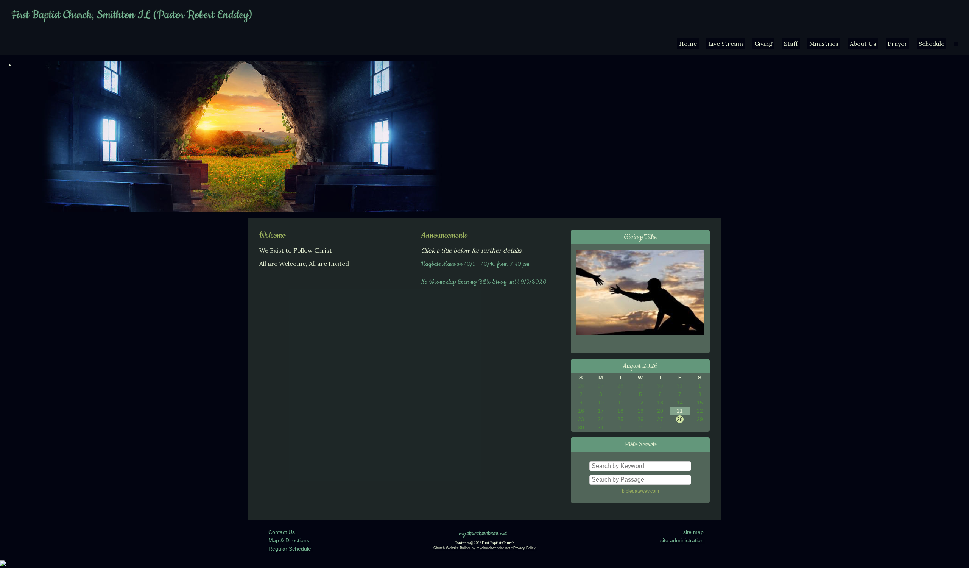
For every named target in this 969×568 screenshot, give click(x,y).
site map (693, 532)
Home (688, 43)
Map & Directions (287, 540)
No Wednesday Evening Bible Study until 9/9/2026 (483, 282)
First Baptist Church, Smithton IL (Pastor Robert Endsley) (131, 15)
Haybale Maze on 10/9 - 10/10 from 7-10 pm (475, 264)
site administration (682, 540)
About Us (863, 43)
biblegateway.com (640, 491)
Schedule (931, 43)
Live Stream (725, 43)
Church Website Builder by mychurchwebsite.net (471, 548)
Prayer (897, 43)
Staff (791, 43)
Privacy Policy (524, 548)
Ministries (823, 43)
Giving (763, 43)
